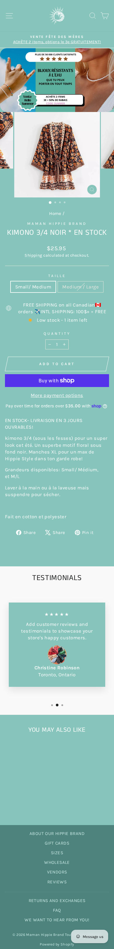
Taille (57, 276)
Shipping (33, 255)
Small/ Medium (33, 287)
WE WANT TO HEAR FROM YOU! (57, 919)
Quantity (57, 333)
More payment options (57, 395)
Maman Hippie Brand (57, 223)
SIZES (57, 852)
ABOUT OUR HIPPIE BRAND (57, 833)
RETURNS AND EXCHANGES (57, 900)
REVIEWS (57, 882)
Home (55, 213)
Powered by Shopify (57, 944)
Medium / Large (80, 287)
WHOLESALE (57, 862)
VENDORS (57, 872)
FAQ (57, 910)
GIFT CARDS (57, 843)
